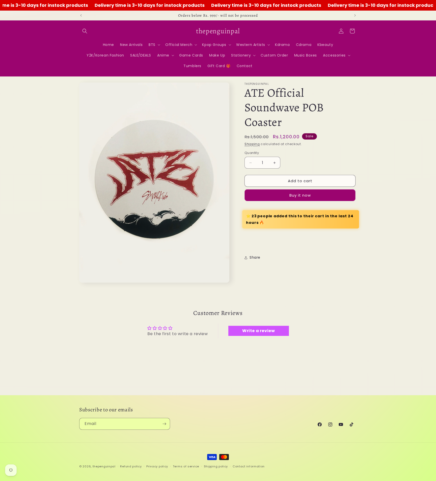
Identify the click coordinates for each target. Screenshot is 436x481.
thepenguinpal (104, 466)
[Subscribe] (164, 424)
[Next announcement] (355, 15)
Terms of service (186, 466)
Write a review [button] (258, 331)
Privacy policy (157, 466)
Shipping (252, 144)
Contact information (249, 466)
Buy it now (300, 195)
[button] (84, 31)
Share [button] (255, 257)
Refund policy (131, 466)
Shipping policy (216, 466)
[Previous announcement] (81, 15)
